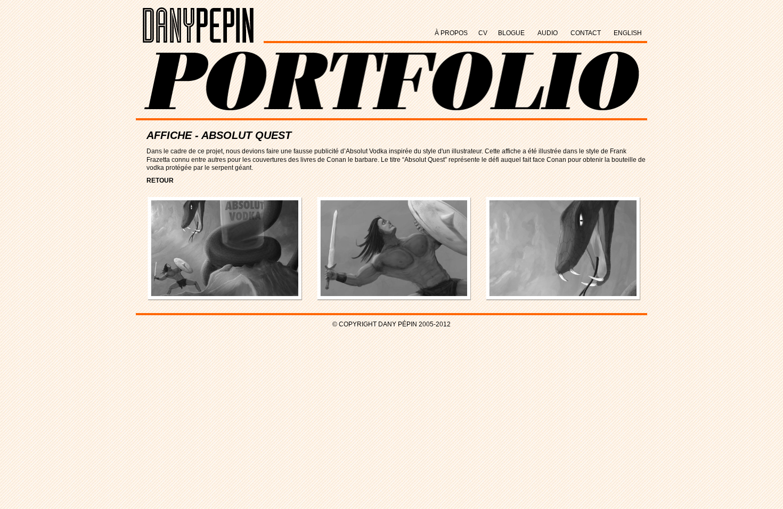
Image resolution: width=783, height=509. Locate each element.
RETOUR (160, 180)
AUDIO (547, 33)
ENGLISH (628, 33)
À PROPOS (451, 33)
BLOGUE (511, 33)
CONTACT (585, 33)
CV (482, 33)
